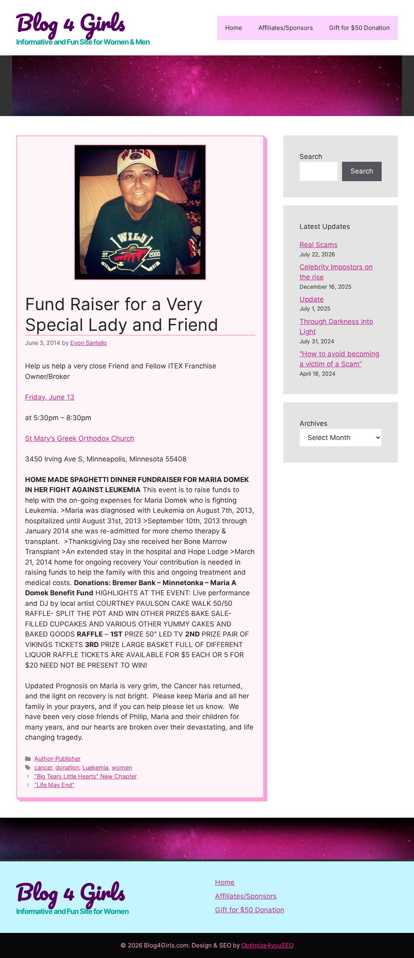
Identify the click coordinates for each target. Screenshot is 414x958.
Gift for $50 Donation (359, 28)
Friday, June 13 (49, 397)
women (122, 767)
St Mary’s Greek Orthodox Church (79, 438)
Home (233, 28)
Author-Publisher (57, 758)
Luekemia (95, 767)
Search (311, 156)
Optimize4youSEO (267, 945)
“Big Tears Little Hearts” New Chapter (85, 776)
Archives (313, 423)
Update (312, 299)
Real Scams (319, 245)
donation (67, 767)
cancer (43, 767)
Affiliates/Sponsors (285, 28)
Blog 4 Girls (70, 22)
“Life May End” (54, 784)
